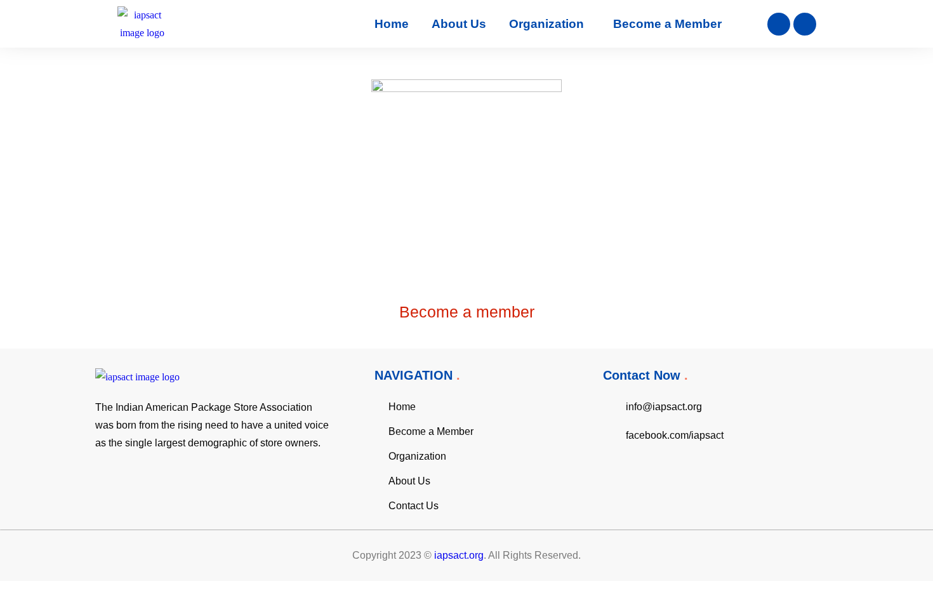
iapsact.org (459, 555)
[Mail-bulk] (804, 24)
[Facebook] (778, 24)
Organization (546, 23)
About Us (459, 23)
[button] (549, 24)
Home (391, 23)
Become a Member (667, 23)
